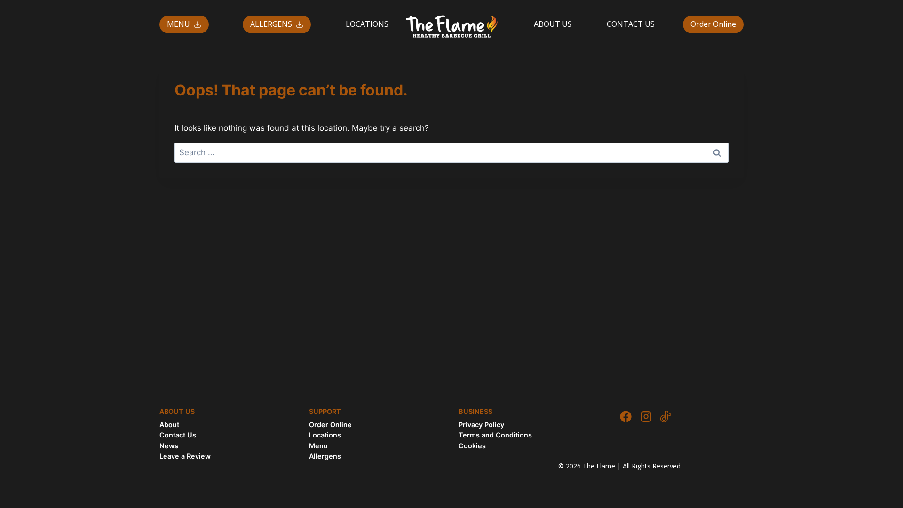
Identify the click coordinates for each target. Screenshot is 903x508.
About (169, 425)
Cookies (472, 446)
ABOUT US (553, 24)
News (168, 446)
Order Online (713, 24)
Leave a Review (185, 456)
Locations (325, 435)
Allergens (325, 456)
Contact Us (177, 435)
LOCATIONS (367, 24)
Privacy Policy (481, 425)
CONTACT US (631, 24)
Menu (318, 446)
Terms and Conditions (495, 435)
